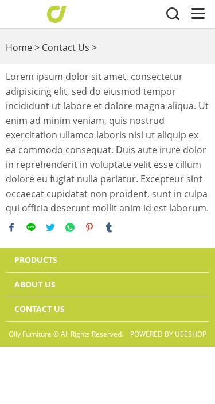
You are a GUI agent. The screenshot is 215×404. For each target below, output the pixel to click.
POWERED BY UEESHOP (168, 334)
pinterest (89, 227)
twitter (50, 227)
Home (19, 47)
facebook (11, 227)
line (31, 227)
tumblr (109, 227)
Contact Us (65, 47)
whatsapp (70, 227)
